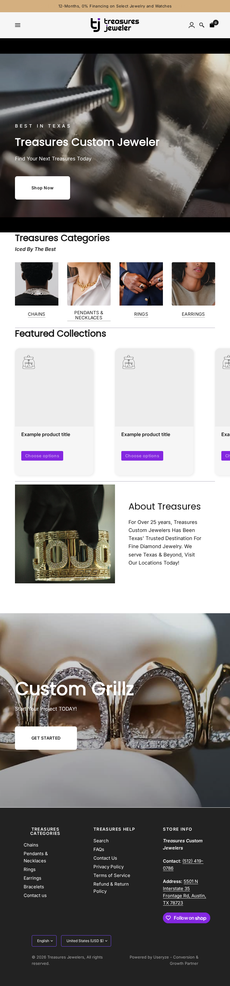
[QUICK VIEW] (54, 387)
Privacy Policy (108, 867)
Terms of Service (111, 875)
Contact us (35, 895)
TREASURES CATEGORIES (45, 831)
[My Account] (192, 25)
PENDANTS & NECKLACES (89, 315)
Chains (31, 845)
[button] (42, 188)
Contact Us (105, 858)
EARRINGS (193, 314)
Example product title (45, 434)
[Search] (202, 25)
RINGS (141, 314)
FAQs (98, 849)
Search (101, 841)
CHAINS (37, 314)
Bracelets (34, 887)
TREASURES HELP (114, 829)
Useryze (161, 957)
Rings (30, 869)
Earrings (32, 878)
